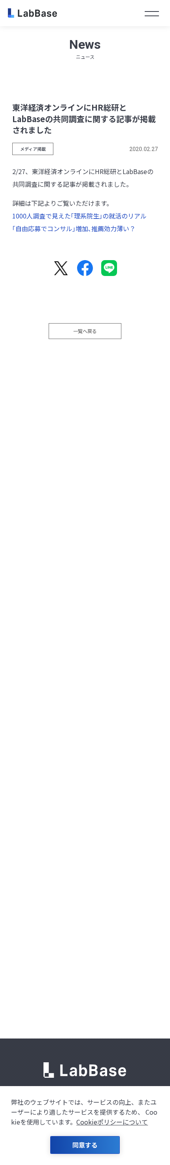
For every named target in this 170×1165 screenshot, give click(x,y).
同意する (85, 1145)
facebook (85, 268)
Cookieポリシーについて (112, 1122)
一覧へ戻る (85, 331)
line (109, 268)
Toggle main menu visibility (152, 12)
